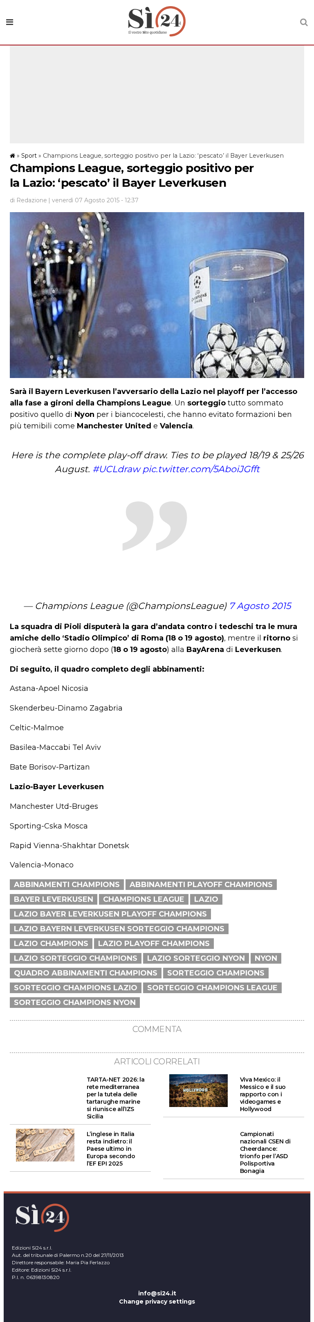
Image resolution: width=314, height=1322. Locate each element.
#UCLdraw (116, 469)
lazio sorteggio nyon (196, 958)
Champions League (143, 899)
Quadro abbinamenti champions (85, 973)
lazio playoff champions (154, 943)
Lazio (206, 899)
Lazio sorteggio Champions (75, 958)
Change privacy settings (157, 1301)
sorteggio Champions (216, 973)
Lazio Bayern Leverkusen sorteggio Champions (119, 928)
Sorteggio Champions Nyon (75, 1002)
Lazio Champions (51, 943)
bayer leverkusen (53, 899)
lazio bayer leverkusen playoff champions (110, 914)
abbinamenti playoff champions (201, 884)
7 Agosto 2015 (260, 605)
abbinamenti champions (67, 884)
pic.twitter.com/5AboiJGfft (201, 469)
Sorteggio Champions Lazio (75, 987)
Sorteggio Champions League (212, 987)
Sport (29, 155)
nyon (266, 958)
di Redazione (28, 200)
